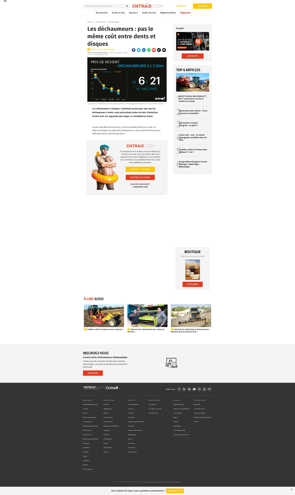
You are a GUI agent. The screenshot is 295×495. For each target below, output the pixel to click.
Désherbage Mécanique (90, 426)
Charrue (131, 409)
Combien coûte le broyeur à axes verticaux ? (105, 329)
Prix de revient (113, 22)
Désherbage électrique (90, 404)
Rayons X (133, 12)
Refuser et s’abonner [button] (140, 169)
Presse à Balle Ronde (135, 430)
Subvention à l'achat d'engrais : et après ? (188, 124)
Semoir (85, 413)
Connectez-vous (140, 186)
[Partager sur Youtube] (154, 50)
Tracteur (86, 409)
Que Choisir (152, 404)
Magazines (185, 12)
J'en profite (192, 56)
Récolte (85, 465)
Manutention (87, 434)
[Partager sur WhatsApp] (149, 50)
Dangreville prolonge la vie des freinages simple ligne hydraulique (193, 164)
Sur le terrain (177, 413)
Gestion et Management (181, 409)
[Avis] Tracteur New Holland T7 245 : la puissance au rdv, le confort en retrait (193, 98)
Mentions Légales (199, 413)
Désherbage (107, 447)
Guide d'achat (100, 22)
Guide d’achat (149, 12)
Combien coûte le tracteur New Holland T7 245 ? (193, 150)
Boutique (197, 404)
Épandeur (86, 447)
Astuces (175, 421)
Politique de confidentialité (202, 417)
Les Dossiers (177, 426)
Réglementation (168, 12)
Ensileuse (86, 443)
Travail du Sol (87, 421)
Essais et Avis (118, 12)
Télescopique (107, 409)
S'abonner (202, 6)
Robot (85, 456)
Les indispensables (179, 430)
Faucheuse (131, 447)
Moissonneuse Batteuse (90, 439)
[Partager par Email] (164, 50)
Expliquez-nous (175, 491)
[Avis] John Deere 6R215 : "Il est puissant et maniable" (193, 112)
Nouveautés (102, 12)
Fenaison (86, 452)
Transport (86, 460)
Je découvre (192, 284)
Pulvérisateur (87, 430)
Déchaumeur (132, 452)
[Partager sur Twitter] (139, 50)
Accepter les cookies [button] (140, 177)
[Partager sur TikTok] (159, 50)
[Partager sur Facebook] (134, 50)
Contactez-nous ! (199, 409)
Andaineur (131, 443)
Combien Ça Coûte (155, 409)
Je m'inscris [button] (93, 373)
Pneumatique (87, 469)
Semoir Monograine (89, 417)
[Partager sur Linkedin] (144, 50)
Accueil (90, 22)
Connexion (181, 6)
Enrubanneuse (133, 404)
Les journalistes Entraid (181, 434)
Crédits (196, 421)
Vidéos (175, 417)
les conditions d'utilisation (172, 482)
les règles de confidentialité (153, 482)
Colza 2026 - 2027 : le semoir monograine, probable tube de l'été (192, 137)
